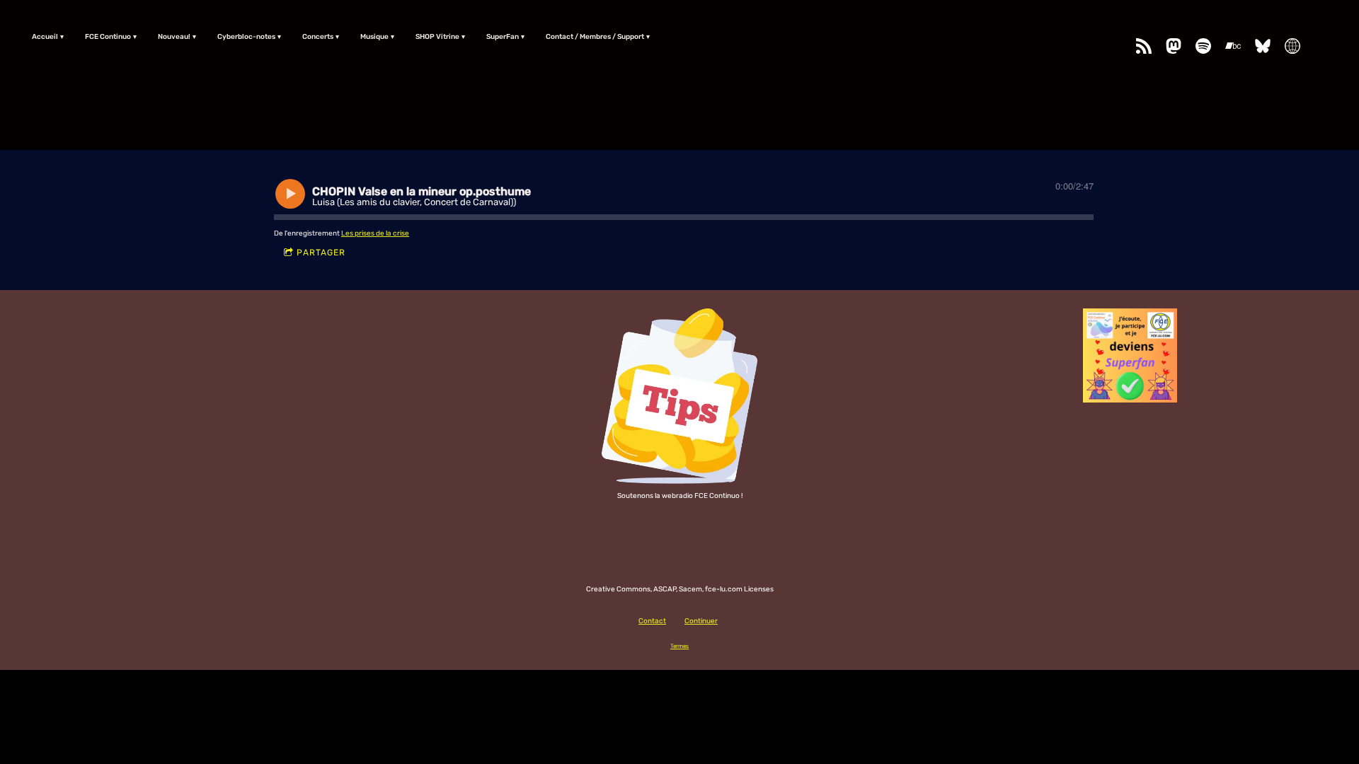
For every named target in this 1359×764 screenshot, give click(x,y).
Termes (679, 645)
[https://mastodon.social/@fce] (1173, 46)
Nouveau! (174, 37)
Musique (374, 37)
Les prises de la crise (375, 233)
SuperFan (502, 37)
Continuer (701, 621)
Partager (321, 252)
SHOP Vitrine (437, 37)
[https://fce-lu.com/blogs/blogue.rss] (1144, 46)
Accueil (45, 37)
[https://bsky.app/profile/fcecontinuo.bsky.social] (1263, 46)
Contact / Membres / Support (595, 37)
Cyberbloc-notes (246, 37)
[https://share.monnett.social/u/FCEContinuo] (1292, 46)
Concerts (317, 37)
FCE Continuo (108, 37)
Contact (652, 621)
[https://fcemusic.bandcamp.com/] (1233, 46)
